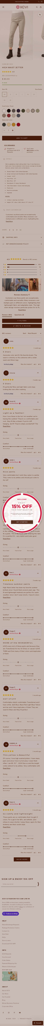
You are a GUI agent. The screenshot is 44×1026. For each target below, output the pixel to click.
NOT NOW (22, 529)
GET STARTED (22, 522)
